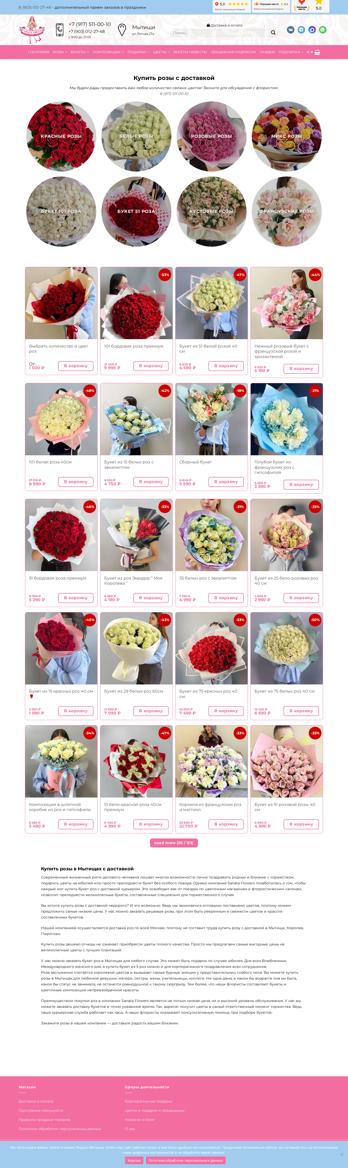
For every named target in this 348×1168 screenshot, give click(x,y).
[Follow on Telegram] (301, 30)
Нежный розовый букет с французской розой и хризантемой (282, 351)
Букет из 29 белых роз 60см (133, 691)
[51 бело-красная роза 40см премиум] (136, 761)
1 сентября (39, 52)
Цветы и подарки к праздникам (154, 1110)
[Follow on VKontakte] (291, 30)
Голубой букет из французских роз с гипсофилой (275, 467)
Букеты (78, 52)
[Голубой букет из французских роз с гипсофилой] (287, 419)
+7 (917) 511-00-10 (90, 24)
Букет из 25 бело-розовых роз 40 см (286, 581)
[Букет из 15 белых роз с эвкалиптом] (136, 419)
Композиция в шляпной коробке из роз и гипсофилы (60, 807)
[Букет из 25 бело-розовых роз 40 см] (287, 535)
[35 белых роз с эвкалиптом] (212, 535)
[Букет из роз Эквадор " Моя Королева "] (136, 535)
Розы (58, 52)
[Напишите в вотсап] (323, 30)
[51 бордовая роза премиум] (61, 535)
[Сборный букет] (212, 419)
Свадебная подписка (233, 52)
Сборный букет (195, 462)
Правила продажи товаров (44, 1119)
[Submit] (273, 32)
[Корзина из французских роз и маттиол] (212, 761)
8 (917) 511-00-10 (174, 93)
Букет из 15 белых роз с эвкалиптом (129, 465)
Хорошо (134, 1160)
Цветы (159, 52)
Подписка (289, 52)
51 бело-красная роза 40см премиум (133, 807)
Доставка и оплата (226, 25)
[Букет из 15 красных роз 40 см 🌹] (61, 648)
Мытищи (143, 27)
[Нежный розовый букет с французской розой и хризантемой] (287, 303)
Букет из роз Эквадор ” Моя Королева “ (133, 581)
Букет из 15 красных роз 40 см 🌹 (61, 694)
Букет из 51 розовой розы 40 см (285, 807)
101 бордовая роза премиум (134, 346)
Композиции (107, 52)
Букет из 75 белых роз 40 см (285, 691)
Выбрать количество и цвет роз (58, 349)
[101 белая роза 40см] (61, 419)
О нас (130, 1128)
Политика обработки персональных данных (60, 1128)
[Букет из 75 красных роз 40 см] (212, 648)
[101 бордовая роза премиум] (136, 303)
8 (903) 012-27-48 (35, 7)
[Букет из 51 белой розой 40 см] (212, 303)
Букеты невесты (190, 52)
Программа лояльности (41, 1110)
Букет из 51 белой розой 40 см (208, 349)
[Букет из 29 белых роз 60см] (136, 648)
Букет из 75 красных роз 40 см (208, 694)
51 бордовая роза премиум (57, 578)
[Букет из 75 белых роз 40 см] (287, 648)
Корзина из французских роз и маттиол (210, 807)
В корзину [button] (76, 365)
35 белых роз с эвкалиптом (208, 578)
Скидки (267, 52)
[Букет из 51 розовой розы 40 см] (287, 761)
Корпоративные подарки (148, 1101)
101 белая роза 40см (50, 462)
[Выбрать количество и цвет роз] (61, 303)
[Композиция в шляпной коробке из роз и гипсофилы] (61, 761)
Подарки (137, 52)
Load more (173, 843)
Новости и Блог (140, 1119)
